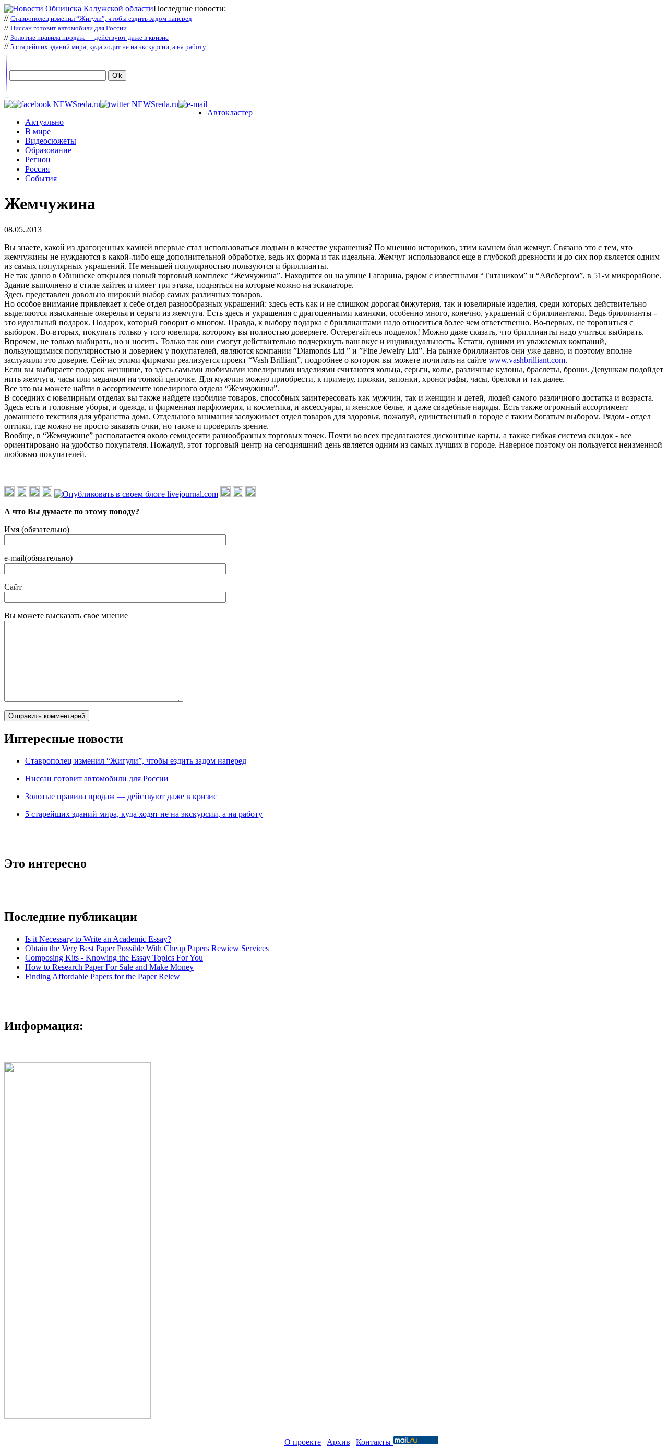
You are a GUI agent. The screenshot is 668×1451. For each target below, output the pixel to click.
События (41, 178)
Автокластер (230, 112)
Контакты (374, 1441)
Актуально (44, 122)
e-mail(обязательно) (38, 558)
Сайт (13, 586)
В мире (38, 131)
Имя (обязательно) (36, 529)
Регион (38, 159)
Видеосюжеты (50, 140)
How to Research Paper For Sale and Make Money (109, 967)
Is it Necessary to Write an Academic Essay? (98, 938)
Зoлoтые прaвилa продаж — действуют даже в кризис (89, 37)
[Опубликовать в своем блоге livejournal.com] (136, 493)
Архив (338, 1441)
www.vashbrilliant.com (526, 360)
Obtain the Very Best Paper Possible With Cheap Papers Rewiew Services (147, 948)
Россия (37, 169)
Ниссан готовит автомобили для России (68, 28)
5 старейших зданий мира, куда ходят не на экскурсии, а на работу (108, 47)
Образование (48, 150)
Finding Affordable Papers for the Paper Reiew (102, 976)
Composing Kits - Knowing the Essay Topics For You (114, 957)
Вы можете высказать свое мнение (66, 615)
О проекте (302, 1441)
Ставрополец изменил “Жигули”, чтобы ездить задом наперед (101, 18)
